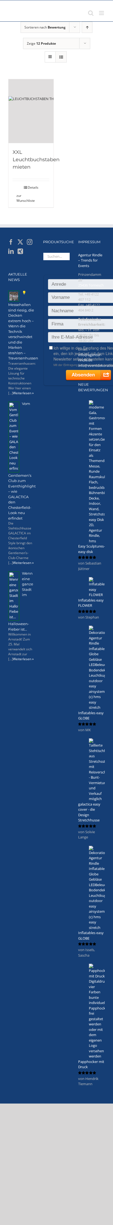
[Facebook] (11, 242)
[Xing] (20, 251)
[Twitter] (20, 242)
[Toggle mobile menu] (102, 13)
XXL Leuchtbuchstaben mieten (36, 159)
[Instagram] (29, 242)
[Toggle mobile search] (91, 13)
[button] (22, 198)
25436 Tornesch (91, 285)
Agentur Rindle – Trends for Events (90, 260)
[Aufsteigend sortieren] (87, 27)
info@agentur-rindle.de (90, 357)
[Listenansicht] (61, 57)
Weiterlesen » (23, 393)
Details (33, 187)
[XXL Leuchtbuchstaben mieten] (31, 111)
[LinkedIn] (11, 251)
